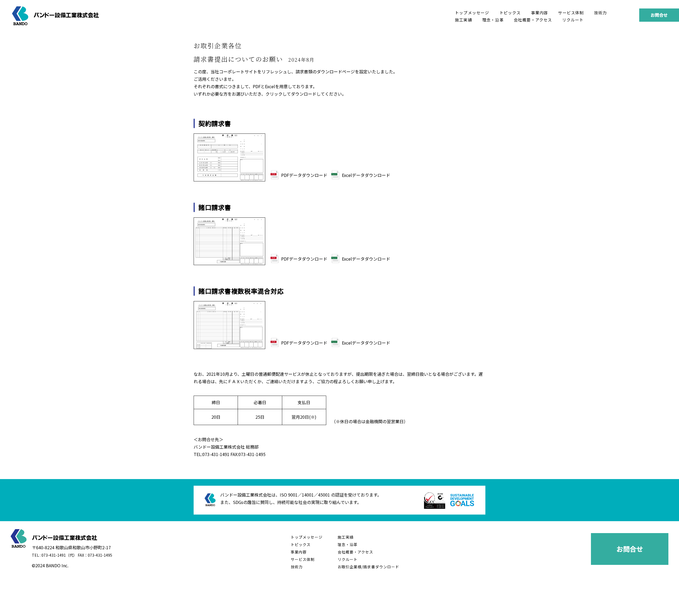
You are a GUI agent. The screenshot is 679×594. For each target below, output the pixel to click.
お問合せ (659, 15)
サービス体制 (571, 12)
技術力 (600, 12)
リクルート (573, 20)
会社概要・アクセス (533, 20)
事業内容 (539, 12)
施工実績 (463, 20)
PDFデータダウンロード (304, 175)
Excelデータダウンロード (366, 175)
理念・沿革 (493, 20)
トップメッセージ (472, 12)
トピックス (510, 12)
